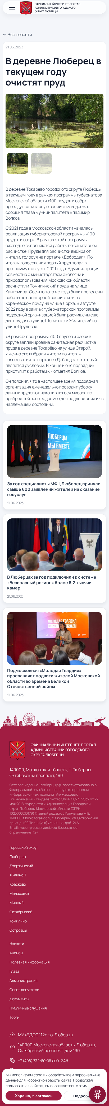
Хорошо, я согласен (33, 1096)
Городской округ (24, 847)
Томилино (18, 920)
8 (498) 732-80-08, (50, 823)
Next (97, 121)
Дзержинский (21, 865)
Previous (11, 121)
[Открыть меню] (12, 7)
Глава (14, 971)
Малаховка (19, 893)
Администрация (24, 980)
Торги (14, 1017)
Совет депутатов (24, 989)
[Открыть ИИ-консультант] (97, 1094)
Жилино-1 (18, 874)
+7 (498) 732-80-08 (34, 1060)
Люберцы (18, 856)
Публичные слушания (28, 1008)
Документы (19, 998)
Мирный (17, 902)
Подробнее (83, 1095)
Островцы (18, 930)
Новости (17, 943)
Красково (18, 884)
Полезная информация (30, 961)
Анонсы (16, 952)
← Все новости (17, 34)
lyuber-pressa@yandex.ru (38, 828)
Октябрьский (21, 911)
